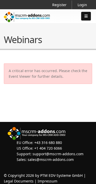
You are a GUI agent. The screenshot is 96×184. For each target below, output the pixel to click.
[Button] (86, 16)
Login (82, 4)
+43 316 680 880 (48, 142)
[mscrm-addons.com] (27, 21)
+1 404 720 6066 (48, 148)
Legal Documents (19, 181)
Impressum (47, 181)
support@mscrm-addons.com (58, 153)
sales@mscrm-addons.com (51, 159)
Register (59, 4)
